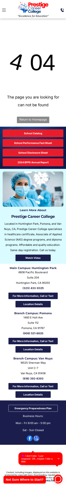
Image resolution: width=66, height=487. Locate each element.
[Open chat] (58, 479)
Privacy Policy (50, 480)
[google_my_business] (36, 438)
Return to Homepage (33, 119)
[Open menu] (4, 10)
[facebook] (30, 438)
